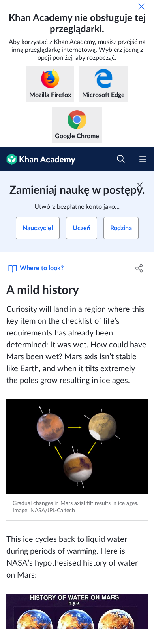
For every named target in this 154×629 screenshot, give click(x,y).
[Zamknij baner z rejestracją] (140, 185)
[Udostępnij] (139, 268)
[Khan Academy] (37, 159)
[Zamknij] (141, 6)
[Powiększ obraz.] (77, 446)
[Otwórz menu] (143, 159)
